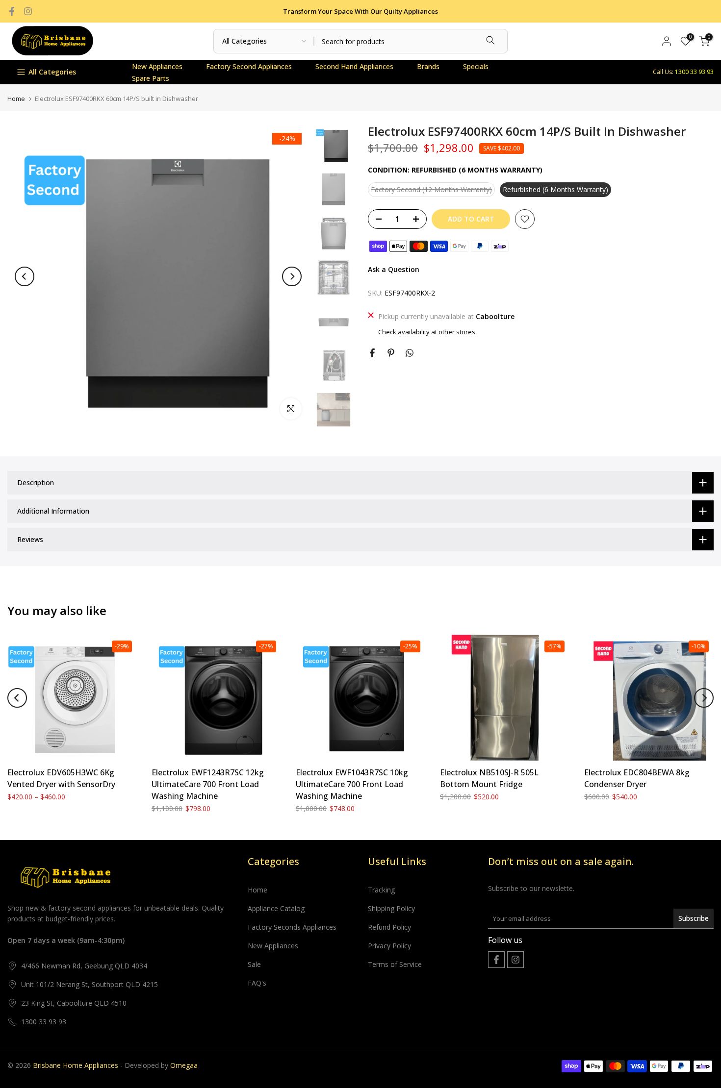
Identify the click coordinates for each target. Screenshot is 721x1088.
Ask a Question (393, 269)
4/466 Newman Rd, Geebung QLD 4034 (84, 965)
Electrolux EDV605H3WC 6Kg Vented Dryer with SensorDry (61, 778)
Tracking (381, 889)
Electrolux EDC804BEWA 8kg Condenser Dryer (637, 778)
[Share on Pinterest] (390, 352)
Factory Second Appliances (249, 66)
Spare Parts (150, 78)
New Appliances (157, 66)
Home (16, 99)
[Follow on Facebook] (11, 11)
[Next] (292, 276)
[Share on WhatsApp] (409, 352)
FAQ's (257, 983)
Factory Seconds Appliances (292, 927)
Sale (254, 964)
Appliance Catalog (276, 908)
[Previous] (24, 276)
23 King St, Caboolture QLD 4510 (74, 1003)
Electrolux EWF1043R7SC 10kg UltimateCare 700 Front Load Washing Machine (352, 784)
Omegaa (184, 1065)
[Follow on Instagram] (28, 11)
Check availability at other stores (426, 331)
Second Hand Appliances (354, 66)
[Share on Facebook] (372, 352)
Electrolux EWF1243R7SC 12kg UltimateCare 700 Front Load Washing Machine (208, 784)
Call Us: (683, 72)
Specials (476, 66)
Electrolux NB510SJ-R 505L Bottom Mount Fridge (489, 778)
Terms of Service (395, 964)
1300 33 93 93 (43, 1021)
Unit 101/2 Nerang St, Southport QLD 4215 (89, 984)
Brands (428, 66)
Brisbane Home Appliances (75, 1065)
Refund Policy (389, 927)
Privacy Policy (389, 945)
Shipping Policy (391, 908)
